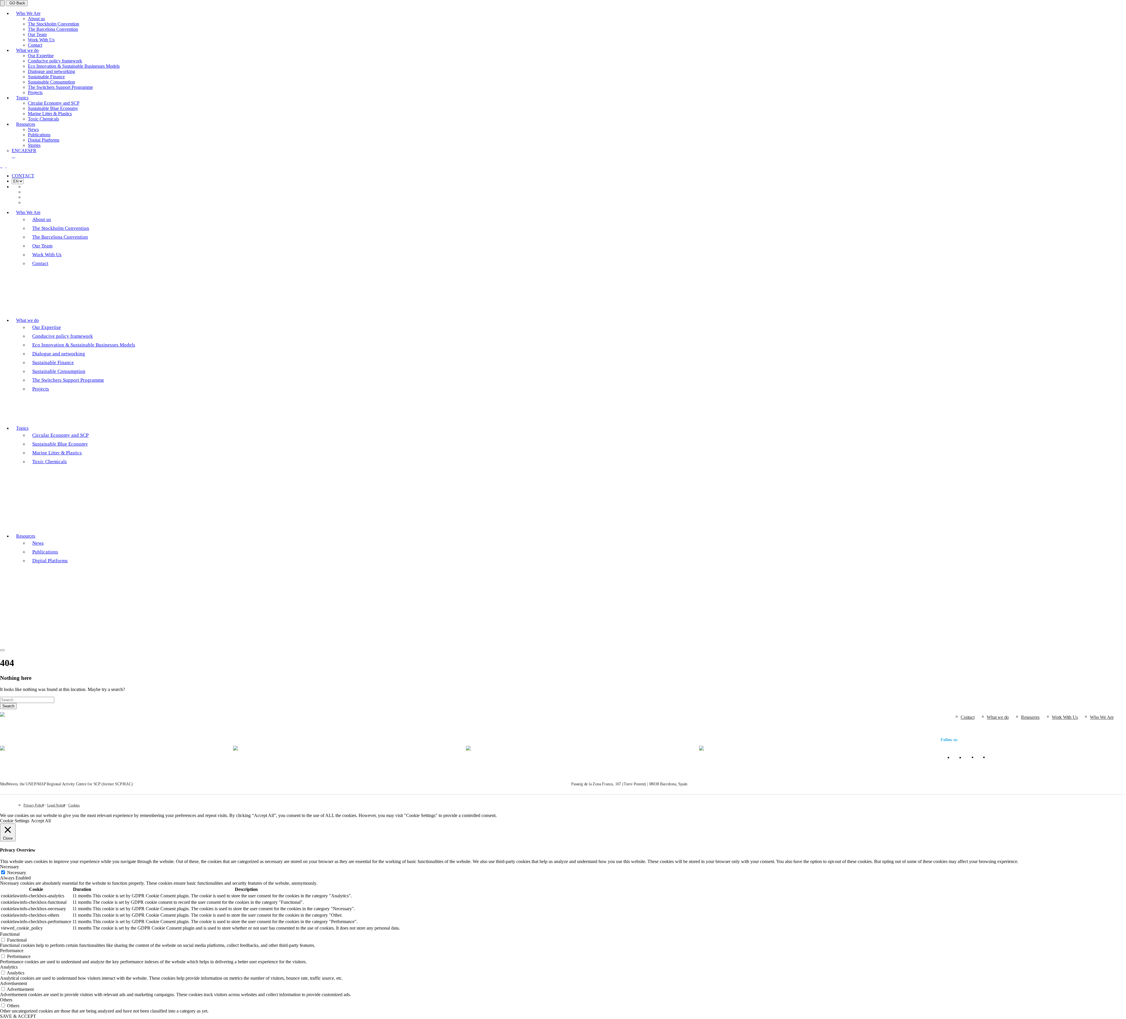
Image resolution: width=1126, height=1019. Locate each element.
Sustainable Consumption (51, 81)
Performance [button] (11, 950)
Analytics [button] (9, 966)
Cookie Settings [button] (14, 820)
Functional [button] (10, 934)
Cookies (74, 805)
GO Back (16, 3)
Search (8, 706)
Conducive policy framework (55, 60)
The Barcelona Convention (53, 29)
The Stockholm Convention (53, 23)
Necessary (16, 872)
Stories (34, 145)
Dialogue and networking (51, 71)
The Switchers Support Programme (60, 87)
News (33, 129)
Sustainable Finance (46, 76)
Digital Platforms (43, 139)
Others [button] (6, 999)
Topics (22, 97)
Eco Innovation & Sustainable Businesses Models (74, 66)
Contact (35, 45)
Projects (35, 92)
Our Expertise (41, 55)
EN (15, 150)
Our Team (37, 34)
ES (27, 150)
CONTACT (23, 175)
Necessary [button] (9, 866)
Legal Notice (56, 805)
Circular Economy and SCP (53, 103)
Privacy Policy (33, 805)
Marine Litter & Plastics (50, 113)
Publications (39, 134)
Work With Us (41, 39)
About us (36, 18)
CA (21, 150)
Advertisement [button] (13, 983)
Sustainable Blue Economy (53, 108)
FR (33, 150)
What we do (27, 50)
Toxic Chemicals (43, 118)
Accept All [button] (41, 820)
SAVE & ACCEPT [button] (18, 1016)
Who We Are (28, 13)
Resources (25, 124)
